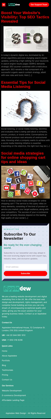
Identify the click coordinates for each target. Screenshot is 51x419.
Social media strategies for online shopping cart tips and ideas (23, 157)
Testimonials (7, 370)
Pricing (5, 375)
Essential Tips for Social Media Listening (23, 84)
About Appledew (9, 356)
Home (4, 351)
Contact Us (7, 379)
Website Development (12, 390)
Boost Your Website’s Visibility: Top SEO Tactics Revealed (25, 17)
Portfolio (6, 360)
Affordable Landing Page (13, 400)
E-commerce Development (14, 395)
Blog (4, 365)
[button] (3, 4)
